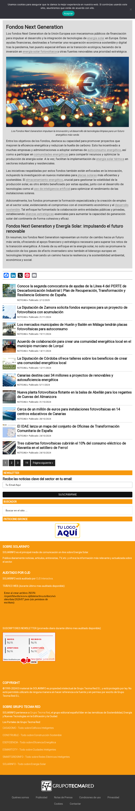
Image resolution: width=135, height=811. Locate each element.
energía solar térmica (110, 159)
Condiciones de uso (90, 797)
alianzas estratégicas (39, 214)
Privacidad (113, 797)
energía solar (95, 38)
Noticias (22, 300)
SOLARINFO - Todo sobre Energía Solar (24, 764)
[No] (130, 9)
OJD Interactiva (44, 578)
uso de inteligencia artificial (52, 188)
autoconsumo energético (104, 150)
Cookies (58, 803)
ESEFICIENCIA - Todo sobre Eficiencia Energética (29, 742)
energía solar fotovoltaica (40, 51)
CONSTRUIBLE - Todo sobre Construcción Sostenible (32, 735)
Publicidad (41, 797)
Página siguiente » (43, 462)
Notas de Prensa (63, 797)
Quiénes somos (20, 797)
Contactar (75, 803)
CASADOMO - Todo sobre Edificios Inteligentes (28, 728)
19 (26, 462)
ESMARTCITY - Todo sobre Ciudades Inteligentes (29, 749)
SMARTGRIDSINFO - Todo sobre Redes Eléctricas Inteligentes (36, 756)
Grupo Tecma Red (40, 712)
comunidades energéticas (51, 154)
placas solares (87, 175)
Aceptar (68, 13)
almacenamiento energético (44, 179)
